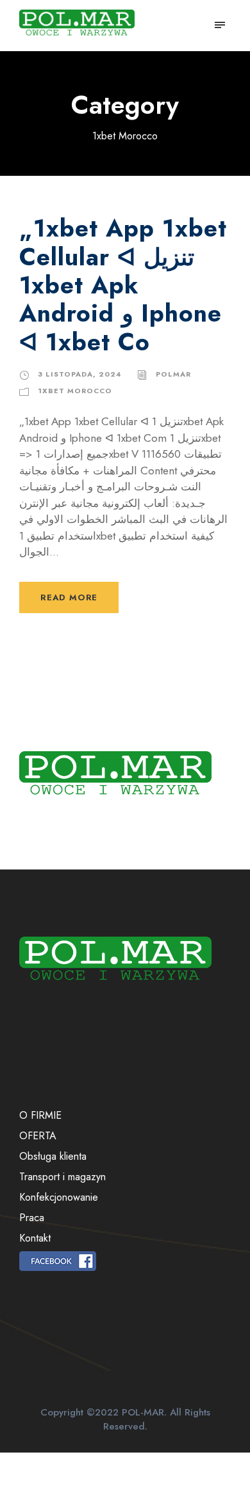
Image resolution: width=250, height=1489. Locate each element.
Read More (68, 597)
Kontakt (35, 1238)
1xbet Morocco (75, 391)
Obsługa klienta (53, 1156)
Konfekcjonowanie (58, 1197)
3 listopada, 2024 (79, 374)
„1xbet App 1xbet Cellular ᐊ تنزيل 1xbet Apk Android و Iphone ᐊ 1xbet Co (123, 285)
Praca (31, 1217)
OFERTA (37, 1135)
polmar (173, 374)
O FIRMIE (40, 1115)
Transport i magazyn (62, 1176)
